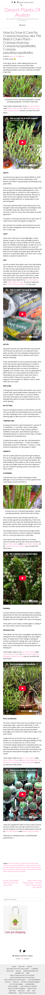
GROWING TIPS (19, 973)
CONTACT (29, 966)
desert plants (19, 867)
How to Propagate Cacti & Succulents (22, 977)
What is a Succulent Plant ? (27, 993)
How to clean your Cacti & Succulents (22, 975)
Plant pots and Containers (16, 988)
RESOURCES (21, 991)
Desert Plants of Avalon (15, 108)
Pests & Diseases (13, 986)
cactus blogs (34, 863)
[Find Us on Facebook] (12, 2)
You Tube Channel (33, 106)
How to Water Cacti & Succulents (15, 980)
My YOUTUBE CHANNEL (16, 984)
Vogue (22, 958)
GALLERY (18, 971)
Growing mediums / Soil (30, 971)
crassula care (7, 865)
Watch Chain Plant (8, 871)
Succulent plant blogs (19, 869)
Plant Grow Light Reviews (28, 986)
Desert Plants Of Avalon (22, 12)
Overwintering (30, 984)
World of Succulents (19, 871)
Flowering (34, 968)
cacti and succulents (13, 863)
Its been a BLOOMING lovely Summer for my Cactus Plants (10, 883)
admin (22, 56)
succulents (38, 869)
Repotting (12, 991)
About (14, 966)
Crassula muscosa (30, 865)
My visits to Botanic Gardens (30, 982)
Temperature (12, 993)
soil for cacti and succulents (15, 284)
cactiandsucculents (25, 863)
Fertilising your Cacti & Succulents (17, 968)
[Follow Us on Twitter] (15, 2)
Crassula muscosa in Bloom (15, 546)
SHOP (28, 991)
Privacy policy (32, 988)
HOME (27, 973)
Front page (10, 971)
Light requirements (34, 980)
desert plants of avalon (29, 867)
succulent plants (30, 869)
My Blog (7, 982)
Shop (33, 991)
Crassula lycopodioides (17, 865)
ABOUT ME (21, 966)
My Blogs (16, 982)
